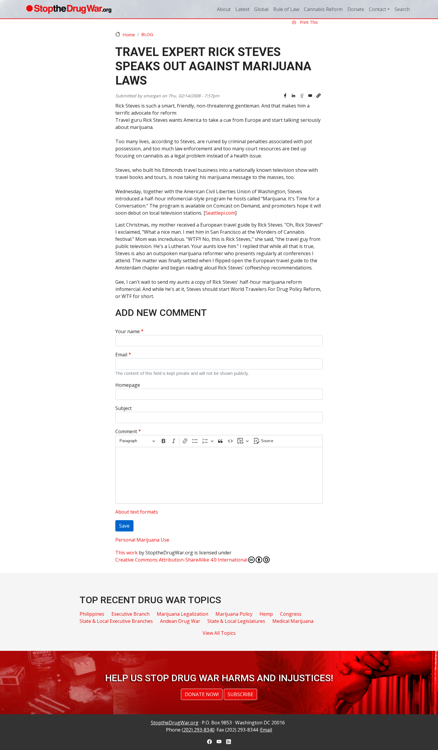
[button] (318, 96)
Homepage (127, 385)
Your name (127, 331)
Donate (355, 9)
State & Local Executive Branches (116, 621)
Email (121, 354)
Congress (291, 614)
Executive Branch (130, 614)
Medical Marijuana (292, 621)
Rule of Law (286, 9)
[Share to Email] (310, 96)
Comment (126, 431)
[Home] (68, 9)
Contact (377, 9)
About (224, 9)
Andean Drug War (180, 621)
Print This (308, 22)
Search (402, 9)
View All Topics (219, 633)
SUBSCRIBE (240, 694)
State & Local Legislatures (236, 621)
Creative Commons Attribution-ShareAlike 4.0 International (181, 559)
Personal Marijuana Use (142, 540)
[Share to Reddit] (302, 96)
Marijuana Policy (233, 614)
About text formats (136, 512)
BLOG (147, 34)
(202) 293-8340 (198, 729)
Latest (242, 9)
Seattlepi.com (220, 213)
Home (128, 35)
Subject (123, 408)
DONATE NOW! (202, 694)
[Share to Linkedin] (293, 96)
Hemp (266, 614)
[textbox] (219, 475)
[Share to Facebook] (285, 96)
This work (126, 552)
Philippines (92, 614)
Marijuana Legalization (182, 614)
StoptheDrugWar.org (174, 722)
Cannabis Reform (323, 9)
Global (261, 9)
